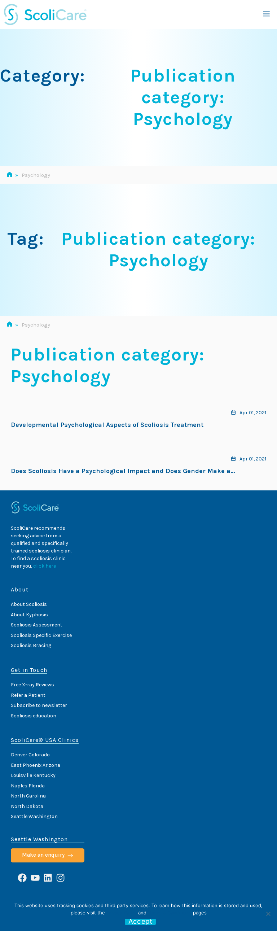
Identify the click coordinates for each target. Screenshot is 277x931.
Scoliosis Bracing (31, 645)
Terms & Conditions (170, 912)
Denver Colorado (30, 755)
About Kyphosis (29, 615)
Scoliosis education (33, 716)
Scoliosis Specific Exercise (41, 635)
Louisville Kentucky (33, 775)
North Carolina (28, 796)
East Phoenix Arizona (35, 765)
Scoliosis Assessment (36, 625)
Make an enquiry (43, 855)
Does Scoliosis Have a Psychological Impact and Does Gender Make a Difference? (120, 471)
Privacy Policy (121, 912)
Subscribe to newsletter (39, 705)
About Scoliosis (29, 604)
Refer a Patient (28, 695)
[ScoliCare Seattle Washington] (45, 14)
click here (44, 566)
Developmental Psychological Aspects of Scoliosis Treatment (107, 425)
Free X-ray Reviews (32, 685)
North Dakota (27, 806)
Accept (140, 922)
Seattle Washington (34, 816)
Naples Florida (28, 786)
